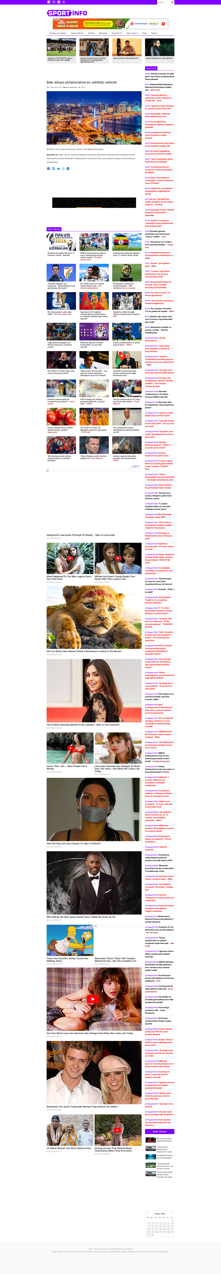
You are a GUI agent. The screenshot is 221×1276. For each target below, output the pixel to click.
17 (152, 1229)
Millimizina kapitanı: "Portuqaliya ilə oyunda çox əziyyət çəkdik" (159, 828)
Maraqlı (91, 33)
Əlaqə (153, 33)
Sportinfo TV (117, 33)
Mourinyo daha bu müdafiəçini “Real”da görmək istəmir (159, 405)
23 (148, 1232)
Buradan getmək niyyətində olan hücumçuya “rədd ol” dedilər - (157, 234)
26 (160, 1232)
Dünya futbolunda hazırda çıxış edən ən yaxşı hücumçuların (159, 769)
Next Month (172, 1213)
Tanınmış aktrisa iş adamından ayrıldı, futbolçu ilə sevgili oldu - (158, 98)
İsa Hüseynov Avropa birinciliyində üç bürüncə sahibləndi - (159, 978)
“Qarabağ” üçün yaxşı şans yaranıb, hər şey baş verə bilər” (159, 1053)
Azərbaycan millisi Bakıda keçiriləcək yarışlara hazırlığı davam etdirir (159, 857)
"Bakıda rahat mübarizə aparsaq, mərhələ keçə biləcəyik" (158, 1096)
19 (160, 1229)
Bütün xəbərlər (160, 1131)
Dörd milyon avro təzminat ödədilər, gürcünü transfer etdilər (159, 697)
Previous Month (147, 1213)
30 (148, 1235)
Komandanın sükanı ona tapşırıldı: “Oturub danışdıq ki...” (158, 839)
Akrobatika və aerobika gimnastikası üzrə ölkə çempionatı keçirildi (159, 999)
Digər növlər (131, 33)
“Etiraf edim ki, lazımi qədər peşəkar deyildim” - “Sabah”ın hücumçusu (159, 525)
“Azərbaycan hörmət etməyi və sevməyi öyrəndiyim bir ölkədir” (159, 170)
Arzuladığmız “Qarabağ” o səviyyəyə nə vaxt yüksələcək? (159, 571)
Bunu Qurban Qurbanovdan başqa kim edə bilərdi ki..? (158, 1122)
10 (152, 1226)
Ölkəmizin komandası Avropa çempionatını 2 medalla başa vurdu (159, 868)
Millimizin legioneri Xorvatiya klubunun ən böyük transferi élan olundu (159, 1064)
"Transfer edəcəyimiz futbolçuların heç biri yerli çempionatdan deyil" (157, 274)
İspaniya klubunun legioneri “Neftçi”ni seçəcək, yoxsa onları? (158, 445)
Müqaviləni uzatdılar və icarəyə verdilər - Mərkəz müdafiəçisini (158, 330)
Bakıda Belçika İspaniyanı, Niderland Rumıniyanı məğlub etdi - (159, 87)
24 (152, 1232)
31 (152, 1235)
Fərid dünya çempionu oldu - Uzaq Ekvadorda (157, 1010)
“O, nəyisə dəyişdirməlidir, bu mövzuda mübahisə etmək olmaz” (157, 506)
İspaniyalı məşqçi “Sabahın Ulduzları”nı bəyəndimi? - (159, 212)
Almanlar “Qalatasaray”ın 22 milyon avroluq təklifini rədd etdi (156, 394)
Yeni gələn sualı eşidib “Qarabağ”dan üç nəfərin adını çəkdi (159, 434)
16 (148, 1229)
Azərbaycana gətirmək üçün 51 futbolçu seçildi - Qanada (158, 135)
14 (168, 1226)
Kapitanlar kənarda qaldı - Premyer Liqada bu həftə (159, 546)
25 (156, 1232)
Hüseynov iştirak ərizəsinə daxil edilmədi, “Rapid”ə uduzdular (159, 908)
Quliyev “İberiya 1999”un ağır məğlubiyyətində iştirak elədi (159, 1042)
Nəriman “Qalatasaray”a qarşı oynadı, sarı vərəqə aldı (159, 898)
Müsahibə (103, 33)
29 (172, 1232)
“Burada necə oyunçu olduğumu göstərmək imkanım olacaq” (158, 496)
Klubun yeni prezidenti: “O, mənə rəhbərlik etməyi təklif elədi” (158, 804)
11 (156, 1226)
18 (156, 1229)
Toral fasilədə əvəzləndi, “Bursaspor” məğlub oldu (159, 887)
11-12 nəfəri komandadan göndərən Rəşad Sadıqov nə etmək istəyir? (158, 611)
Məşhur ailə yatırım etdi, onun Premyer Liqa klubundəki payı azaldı (158, 319)
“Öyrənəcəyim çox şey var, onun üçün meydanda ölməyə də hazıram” (159, 581)
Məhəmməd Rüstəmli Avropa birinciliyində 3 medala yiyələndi (159, 919)
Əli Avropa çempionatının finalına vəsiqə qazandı (158, 1021)
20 (164, 1229)
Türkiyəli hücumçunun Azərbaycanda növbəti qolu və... (159, 255)
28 (168, 1232)
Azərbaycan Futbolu (57, 33)
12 (160, 1226)
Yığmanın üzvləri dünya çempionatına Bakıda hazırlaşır (159, 954)
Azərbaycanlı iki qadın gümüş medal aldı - (159, 989)
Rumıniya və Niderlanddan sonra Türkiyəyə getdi (158, 536)
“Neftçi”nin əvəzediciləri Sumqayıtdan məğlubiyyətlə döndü (158, 191)
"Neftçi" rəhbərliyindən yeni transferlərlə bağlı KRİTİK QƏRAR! (159, 675)
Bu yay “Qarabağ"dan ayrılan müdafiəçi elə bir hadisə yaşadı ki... (159, 202)
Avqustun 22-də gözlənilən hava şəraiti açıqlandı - (159, 930)
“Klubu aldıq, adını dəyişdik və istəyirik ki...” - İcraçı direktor (159, 348)
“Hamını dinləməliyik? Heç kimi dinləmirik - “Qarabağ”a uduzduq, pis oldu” (159, 477)
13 (164, 1226)
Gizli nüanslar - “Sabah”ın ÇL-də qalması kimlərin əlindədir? (158, 600)
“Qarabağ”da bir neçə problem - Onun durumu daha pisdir (159, 686)
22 (172, 1229)
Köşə (144, 33)
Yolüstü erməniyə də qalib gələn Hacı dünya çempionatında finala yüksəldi (159, 76)
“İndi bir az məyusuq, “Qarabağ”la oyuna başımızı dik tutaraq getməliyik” (159, 223)
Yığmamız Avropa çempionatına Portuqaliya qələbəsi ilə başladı (159, 1085)
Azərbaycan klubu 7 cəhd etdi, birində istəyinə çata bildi (157, 1074)
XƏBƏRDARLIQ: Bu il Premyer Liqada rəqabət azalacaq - (158, 734)
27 (164, 1232)
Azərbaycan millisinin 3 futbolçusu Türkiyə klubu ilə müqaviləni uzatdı (158, 793)
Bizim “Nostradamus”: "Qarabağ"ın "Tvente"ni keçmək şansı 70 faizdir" (159, 180)
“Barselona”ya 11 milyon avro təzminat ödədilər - (159, 244)
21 (168, 1229)
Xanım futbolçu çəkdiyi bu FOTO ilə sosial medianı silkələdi (158, 1032)
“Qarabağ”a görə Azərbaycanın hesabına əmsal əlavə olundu (159, 745)
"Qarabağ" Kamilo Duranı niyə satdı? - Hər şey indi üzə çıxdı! (159, 423)
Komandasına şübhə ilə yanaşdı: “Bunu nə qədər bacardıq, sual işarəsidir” (158, 285)
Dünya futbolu (77, 33)
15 (172, 1226)
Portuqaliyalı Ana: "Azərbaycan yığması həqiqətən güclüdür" (159, 124)
